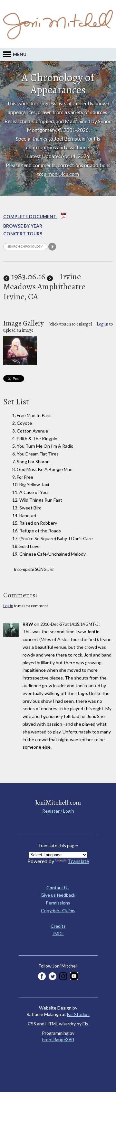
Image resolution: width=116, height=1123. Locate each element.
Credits (58, 926)
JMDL (58, 933)
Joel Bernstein (69, 138)
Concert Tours (22, 233)
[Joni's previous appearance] (6, 276)
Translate (78, 861)
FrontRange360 (58, 1039)
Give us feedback (58, 895)
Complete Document (30, 216)
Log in (102, 324)
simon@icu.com (61, 174)
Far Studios (78, 1014)
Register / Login (58, 811)
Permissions (58, 902)
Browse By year (22, 226)
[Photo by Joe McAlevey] (20, 363)
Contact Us (58, 887)
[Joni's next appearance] (50, 276)
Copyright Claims (58, 910)
